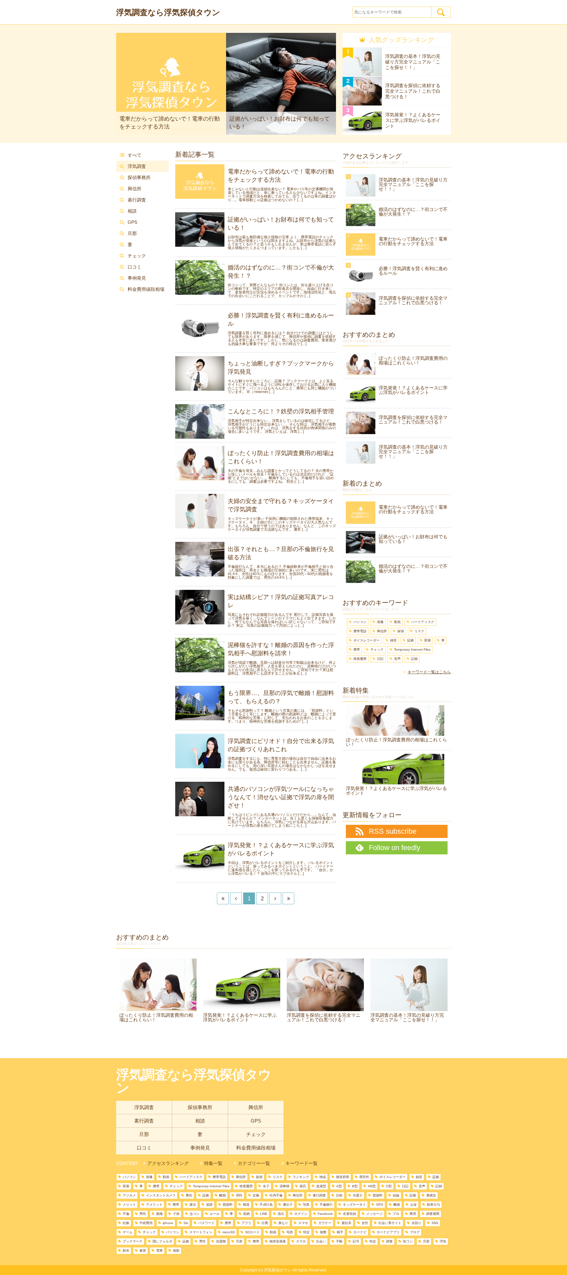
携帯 (356, 649)
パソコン (360, 622)
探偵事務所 (139, 177)
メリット (129, 1204)
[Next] (275, 898)
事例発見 (137, 278)
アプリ (246, 1223)
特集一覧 (213, 1163)
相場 (246, 1204)
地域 (322, 1177)
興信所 (134, 188)
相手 (340, 1232)
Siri (185, 1223)
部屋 (427, 640)
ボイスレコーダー (366, 640)
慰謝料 (378, 1195)
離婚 (222, 1195)
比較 (339, 1195)
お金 (413, 1204)
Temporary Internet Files (412, 649)
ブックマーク (132, 1241)
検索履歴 (360, 659)
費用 (413, 1214)
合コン (195, 1214)
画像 (380, 622)
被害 (142, 1250)
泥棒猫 (284, 1186)
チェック (137, 255)
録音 (393, 640)
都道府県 (342, 1177)
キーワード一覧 (301, 1163)
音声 (397, 659)
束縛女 (431, 1195)
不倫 (126, 1214)
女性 (365, 1223)
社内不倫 (276, 1195)
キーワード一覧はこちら (429, 672)
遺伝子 (288, 1204)
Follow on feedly (394, 848)
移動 (176, 1250)
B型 (355, 1186)
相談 (132, 211)
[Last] (288, 898)
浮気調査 (137, 166)
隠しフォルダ (162, 1241)
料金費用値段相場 (146, 289)
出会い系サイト (389, 1223)
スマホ (303, 1223)
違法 (192, 1204)
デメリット (154, 1204)
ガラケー (324, 1223)
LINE (263, 1214)
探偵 (400, 631)
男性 (142, 1214)
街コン (408, 1241)
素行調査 (137, 199)
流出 (281, 1214)
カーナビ (360, 1232)
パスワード (206, 1223)
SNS (434, 1223)
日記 (380, 659)
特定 (306, 1232)
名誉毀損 (349, 1214)
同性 (239, 1195)
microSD (228, 1232)
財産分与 (433, 1204)
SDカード (252, 1232)
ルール (215, 1214)
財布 (126, 1250)
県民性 (364, 1177)
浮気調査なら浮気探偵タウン (168, 12)
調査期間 (432, 1214)
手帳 (339, 1241)
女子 (266, 1186)
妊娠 (126, 1223)
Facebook (325, 1214)
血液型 (321, 1186)
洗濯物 (221, 1241)
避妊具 (346, 1223)
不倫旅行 (326, 1204)
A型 (339, 1186)
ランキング (301, 1177)
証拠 (410, 640)
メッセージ (374, 1214)
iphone (168, 1223)
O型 (389, 1186)
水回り (416, 1223)
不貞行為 (266, 1204)
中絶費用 (146, 1223)
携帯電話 (360, 631)
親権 (159, 1214)
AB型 (372, 1186)
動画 (397, 622)
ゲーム (128, 1232)
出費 (265, 1223)
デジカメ (129, 1195)
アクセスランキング (168, 1163)
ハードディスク (422, 622)
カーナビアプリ (388, 1232)
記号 (356, 1241)
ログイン (300, 1214)
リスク (419, 631)
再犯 (189, 1195)
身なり (283, 1223)
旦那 (132, 233)
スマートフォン (200, 1232)
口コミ (134, 266)
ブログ (415, 1232)
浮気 (443, 1241)
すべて (134, 155)
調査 (389, 1241)
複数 (323, 1232)
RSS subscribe (392, 831)
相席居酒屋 (277, 1241)
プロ (396, 1214)
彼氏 (303, 1186)
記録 (414, 659)
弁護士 (358, 1195)
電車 (159, 1250)
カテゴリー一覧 (254, 1163)
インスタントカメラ (161, 1195)
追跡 (209, 1204)
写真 (306, 1204)
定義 (256, 1195)
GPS (132, 222)
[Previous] (236, 898)
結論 (396, 1195)
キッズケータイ (354, 1204)
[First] (223, 898)
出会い (321, 1241)
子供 (176, 1214)
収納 (246, 1214)
